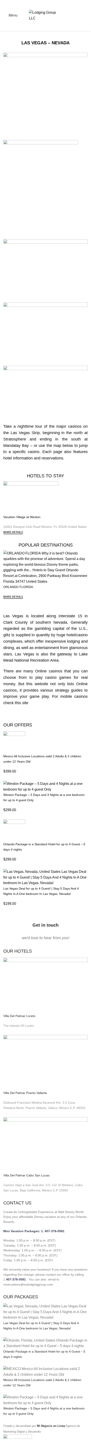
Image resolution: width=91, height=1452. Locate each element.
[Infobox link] (45, 817)
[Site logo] (45, 15)
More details (13, 532)
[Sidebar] (5, 1446)
